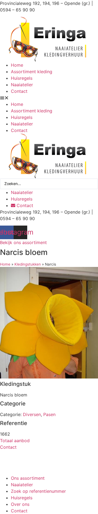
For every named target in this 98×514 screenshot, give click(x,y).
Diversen (32, 414)
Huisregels (21, 78)
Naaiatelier (22, 84)
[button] (49, 97)
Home (17, 65)
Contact (19, 91)
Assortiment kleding (31, 71)
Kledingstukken (27, 264)
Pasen (49, 414)
